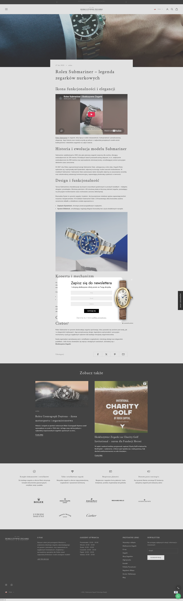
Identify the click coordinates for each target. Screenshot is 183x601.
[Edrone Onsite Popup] (91, 300)
